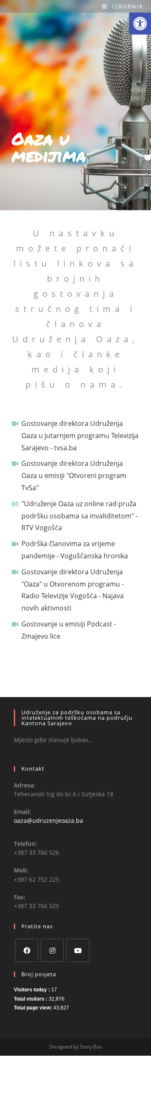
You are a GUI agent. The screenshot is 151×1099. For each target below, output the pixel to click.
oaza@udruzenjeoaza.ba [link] (48, 820)
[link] (140, 23)
